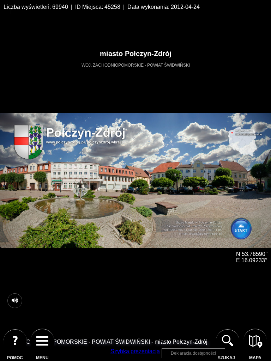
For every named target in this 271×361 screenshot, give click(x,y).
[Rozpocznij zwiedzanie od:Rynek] (243, 231)
